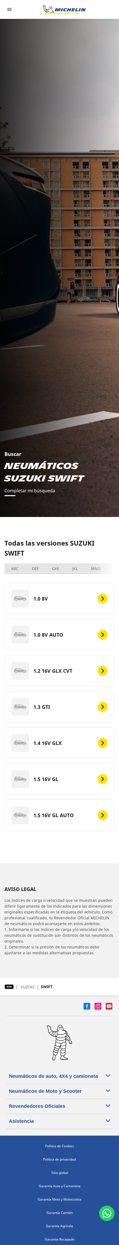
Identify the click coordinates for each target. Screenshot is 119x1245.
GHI (55, 568)
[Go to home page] (64, 9)
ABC (15, 568)
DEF (35, 568)
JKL (75, 568)
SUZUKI (28, 987)
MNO (96, 568)
